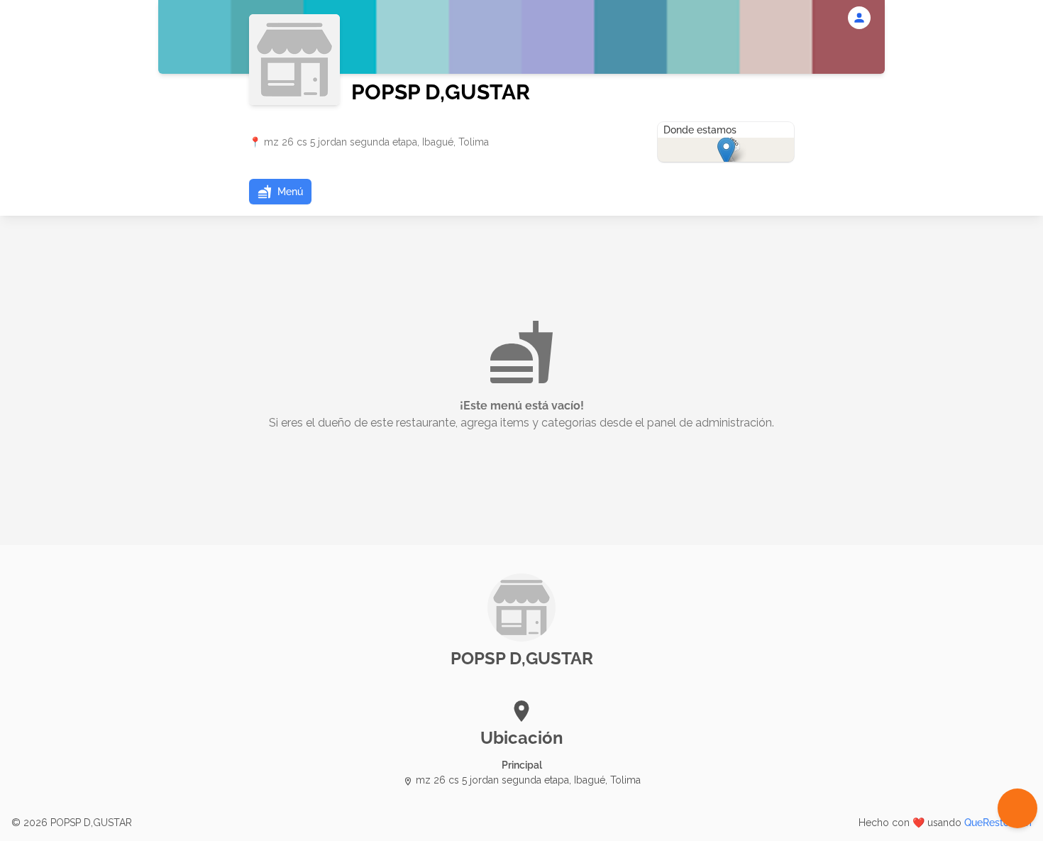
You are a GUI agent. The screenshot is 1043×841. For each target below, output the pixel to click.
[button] (280, 191)
